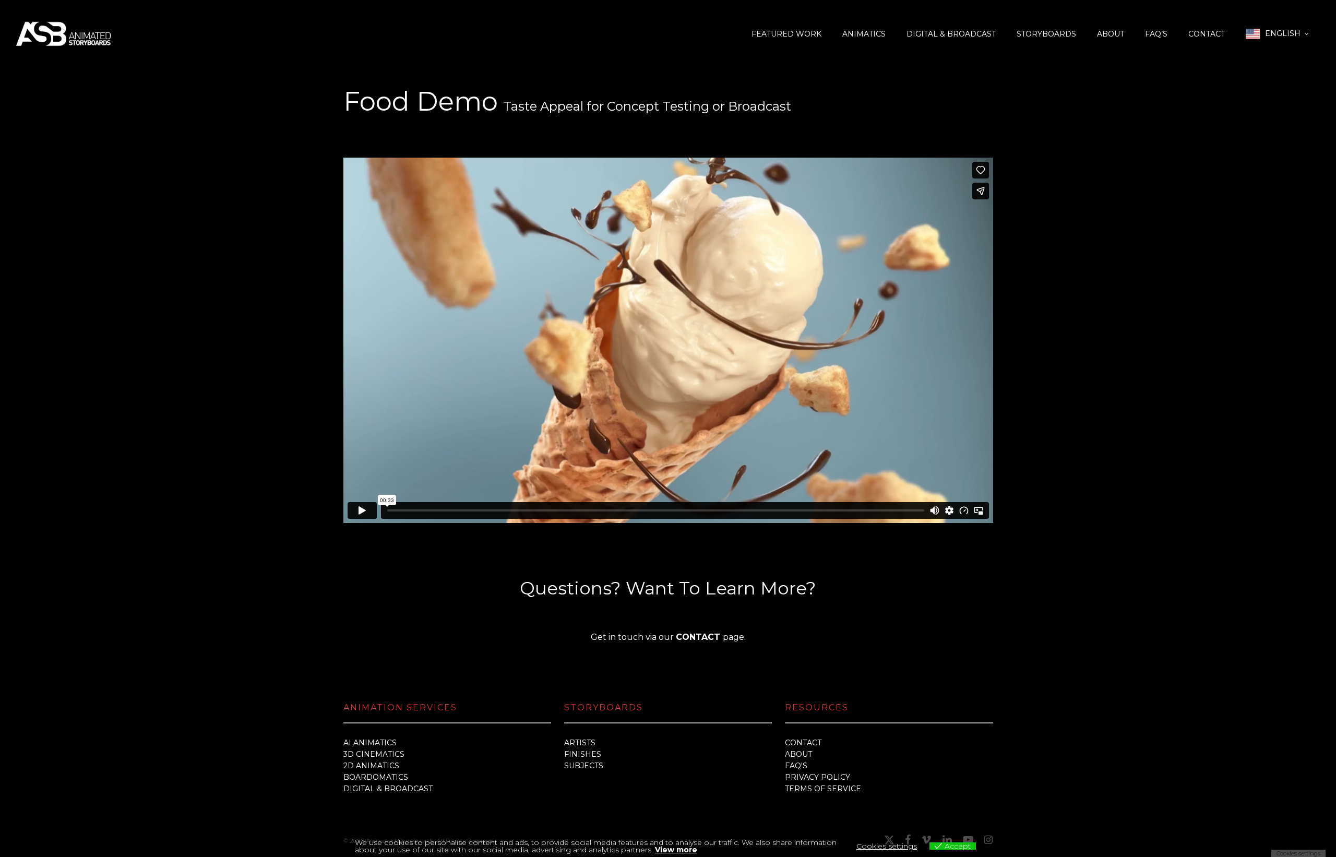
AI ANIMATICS (370, 742)
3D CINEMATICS (373, 754)
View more (676, 849)
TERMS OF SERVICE (823, 788)
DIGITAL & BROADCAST (388, 788)
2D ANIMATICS (371, 765)
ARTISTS (579, 742)
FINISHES (582, 754)
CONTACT (803, 742)
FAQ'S (796, 765)
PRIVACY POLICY (817, 777)
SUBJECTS (583, 765)
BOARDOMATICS (375, 777)
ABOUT (798, 754)
